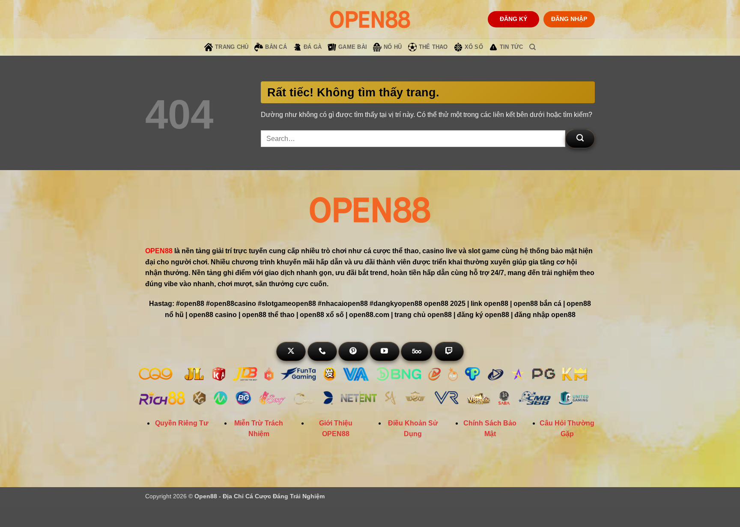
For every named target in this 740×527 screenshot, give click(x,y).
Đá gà (313, 47)
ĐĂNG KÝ (513, 19)
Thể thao (433, 47)
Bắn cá (276, 47)
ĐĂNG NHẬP (569, 19)
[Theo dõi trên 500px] (417, 351)
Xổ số (474, 47)
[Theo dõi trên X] (291, 351)
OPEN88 (159, 251)
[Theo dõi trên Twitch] (449, 351)
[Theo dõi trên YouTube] (384, 351)
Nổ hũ (393, 47)
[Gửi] (580, 138)
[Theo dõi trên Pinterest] (353, 351)
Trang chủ (231, 47)
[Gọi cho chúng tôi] (322, 351)
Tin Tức (511, 47)
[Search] (532, 47)
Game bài (352, 47)
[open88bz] (370, 19)
